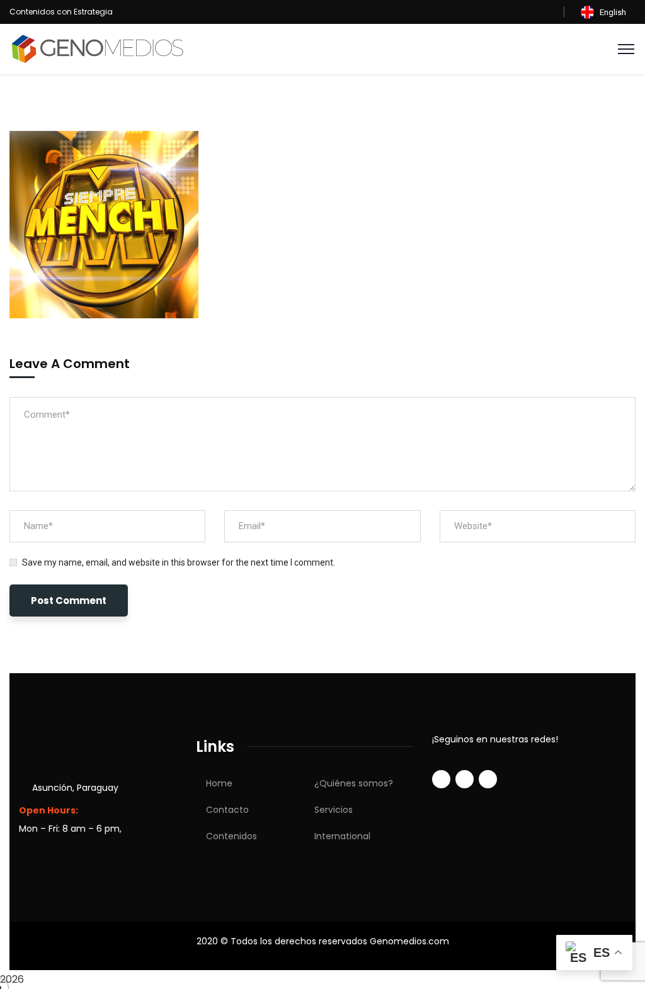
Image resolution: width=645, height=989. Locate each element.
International (342, 836)
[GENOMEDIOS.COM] (97, 48)
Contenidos (231, 836)
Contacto (227, 809)
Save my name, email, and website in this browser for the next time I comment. (178, 562)
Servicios (333, 809)
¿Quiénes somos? (353, 783)
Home (219, 783)
